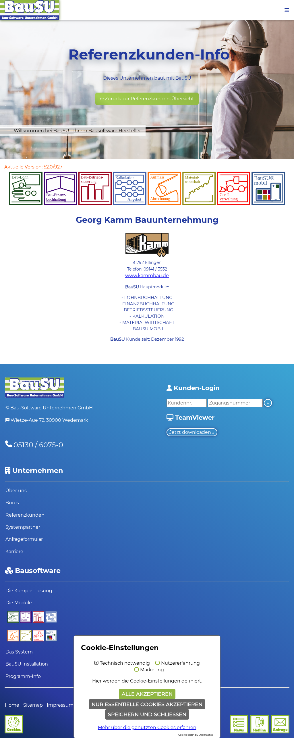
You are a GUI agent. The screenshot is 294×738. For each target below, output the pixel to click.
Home (12, 705)
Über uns (16, 490)
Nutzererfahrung (180, 663)
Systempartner (22, 527)
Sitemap (33, 705)
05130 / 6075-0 (38, 445)
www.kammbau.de (147, 275)
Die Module (18, 602)
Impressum (61, 705)
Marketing (152, 669)
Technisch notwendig (125, 663)
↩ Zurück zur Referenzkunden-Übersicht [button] (147, 98)
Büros (12, 502)
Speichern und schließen (147, 714)
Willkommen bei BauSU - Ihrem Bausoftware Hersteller (77, 130)
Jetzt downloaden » (191, 432)
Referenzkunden (25, 515)
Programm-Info (23, 676)
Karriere (14, 551)
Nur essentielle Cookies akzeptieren (147, 704)
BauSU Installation (26, 664)
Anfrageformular (24, 539)
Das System (19, 652)
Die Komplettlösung (28, 590)
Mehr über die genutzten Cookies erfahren (147, 727)
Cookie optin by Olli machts (195, 734)
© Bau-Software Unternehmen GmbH (49, 408)
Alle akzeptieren (147, 694)
